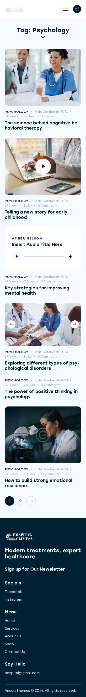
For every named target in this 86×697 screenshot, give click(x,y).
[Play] (17, 256)
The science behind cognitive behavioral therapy (42, 125)
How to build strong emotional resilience (38, 483)
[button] (66, 9)
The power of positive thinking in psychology (41, 394)
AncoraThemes (17, 690)
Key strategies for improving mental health (37, 290)
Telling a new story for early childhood (36, 214)
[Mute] (70, 256)
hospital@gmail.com (22, 672)
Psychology (16, 112)
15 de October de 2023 (51, 112)
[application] (43, 256)
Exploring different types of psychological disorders (42, 365)
